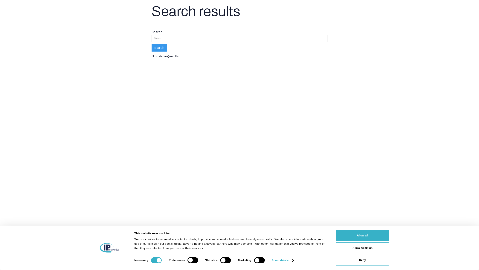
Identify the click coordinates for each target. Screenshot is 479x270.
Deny (362, 260)
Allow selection (363, 247)
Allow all (362, 235)
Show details (280, 260)
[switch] (192, 260)
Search (157, 32)
